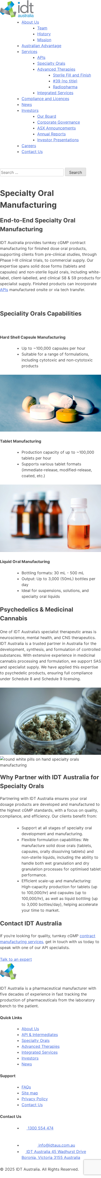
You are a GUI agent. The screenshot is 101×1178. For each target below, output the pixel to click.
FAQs (26, 1087)
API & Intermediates (40, 1034)
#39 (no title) (65, 80)
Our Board (46, 116)
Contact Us (32, 151)
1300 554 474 (39, 1128)
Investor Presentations (58, 139)
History (44, 33)
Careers (29, 145)
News (27, 104)
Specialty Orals (51, 63)
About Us (30, 22)
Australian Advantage (41, 45)
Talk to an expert (16, 959)
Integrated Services (55, 92)
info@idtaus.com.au (56, 1145)
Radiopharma (65, 86)
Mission (44, 39)
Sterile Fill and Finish (72, 75)
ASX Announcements (56, 128)
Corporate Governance (58, 122)
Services (29, 51)
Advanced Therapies (56, 69)
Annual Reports (51, 133)
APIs (41, 57)
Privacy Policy (35, 1098)
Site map (30, 1092)
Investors (30, 110)
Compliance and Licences (45, 98)
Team (42, 28)
